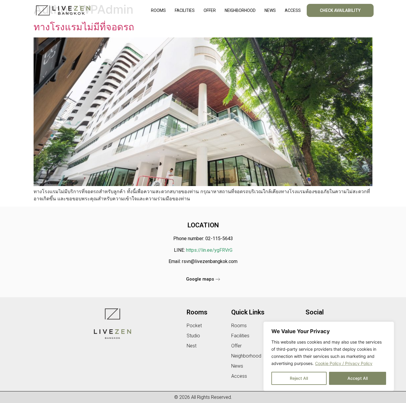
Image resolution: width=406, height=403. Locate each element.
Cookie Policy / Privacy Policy (343, 363)
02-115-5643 (219, 238)
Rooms (158, 10)
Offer (210, 10)
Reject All (299, 378)
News (270, 10)
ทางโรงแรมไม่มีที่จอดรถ (84, 27)
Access (293, 10)
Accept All (357, 378)
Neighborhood (240, 10)
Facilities (185, 10)
